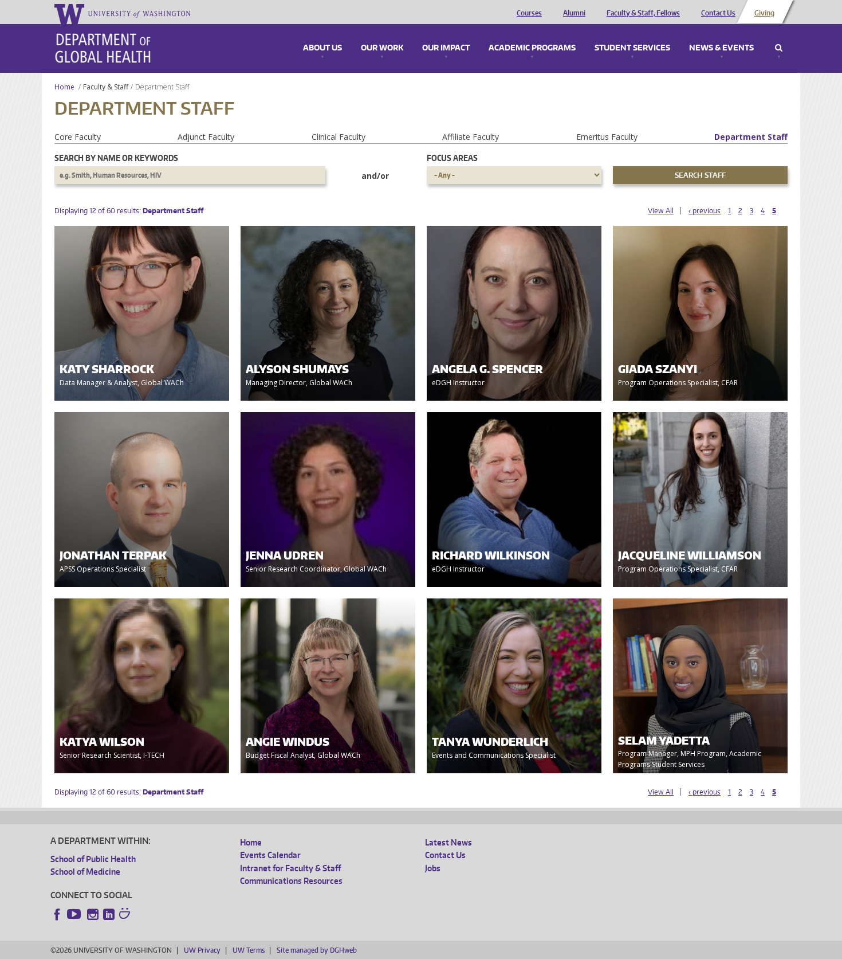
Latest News (448, 842)
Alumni (574, 13)
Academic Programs (532, 48)
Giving (764, 13)
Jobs (432, 868)
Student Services (632, 48)
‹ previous (704, 210)
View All (661, 210)
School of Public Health (93, 859)
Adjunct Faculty (206, 136)
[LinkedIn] (109, 914)
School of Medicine (85, 871)
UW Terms (249, 950)
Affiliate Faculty (470, 136)
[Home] (102, 48)
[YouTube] (75, 914)
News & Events (721, 48)
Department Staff (751, 136)
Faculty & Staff (105, 87)
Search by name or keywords (116, 158)
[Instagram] (93, 914)
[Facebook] (57, 914)
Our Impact (446, 48)
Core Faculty (77, 136)
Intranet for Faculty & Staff (290, 868)
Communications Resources (291, 881)
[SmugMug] (126, 915)
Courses (529, 13)
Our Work (382, 48)
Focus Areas (452, 158)
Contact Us (718, 13)
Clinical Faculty (338, 136)
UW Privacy (202, 950)
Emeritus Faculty (607, 136)
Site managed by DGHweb (317, 950)
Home (64, 87)
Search (779, 48)
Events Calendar (270, 855)
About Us (322, 48)
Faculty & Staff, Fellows (643, 13)
